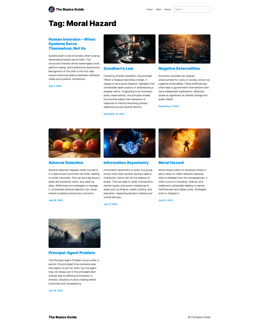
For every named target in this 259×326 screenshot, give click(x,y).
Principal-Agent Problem (72, 253)
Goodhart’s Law (118, 68)
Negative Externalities (179, 68)
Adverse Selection (66, 162)
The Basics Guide (70, 9)
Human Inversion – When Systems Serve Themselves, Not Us (72, 44)
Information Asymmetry (126, 162)
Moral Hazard (171, 162)
